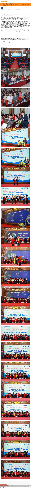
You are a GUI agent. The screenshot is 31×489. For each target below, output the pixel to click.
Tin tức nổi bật (11, 3)
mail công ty (6, 486)
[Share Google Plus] (11, 483)
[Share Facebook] (8, 483)
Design (13, 485)
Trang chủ (7, 3)
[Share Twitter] (10, 483)
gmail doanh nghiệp (3, 486)
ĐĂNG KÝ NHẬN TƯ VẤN (3, 487)
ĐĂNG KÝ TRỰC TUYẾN (3, 485)
